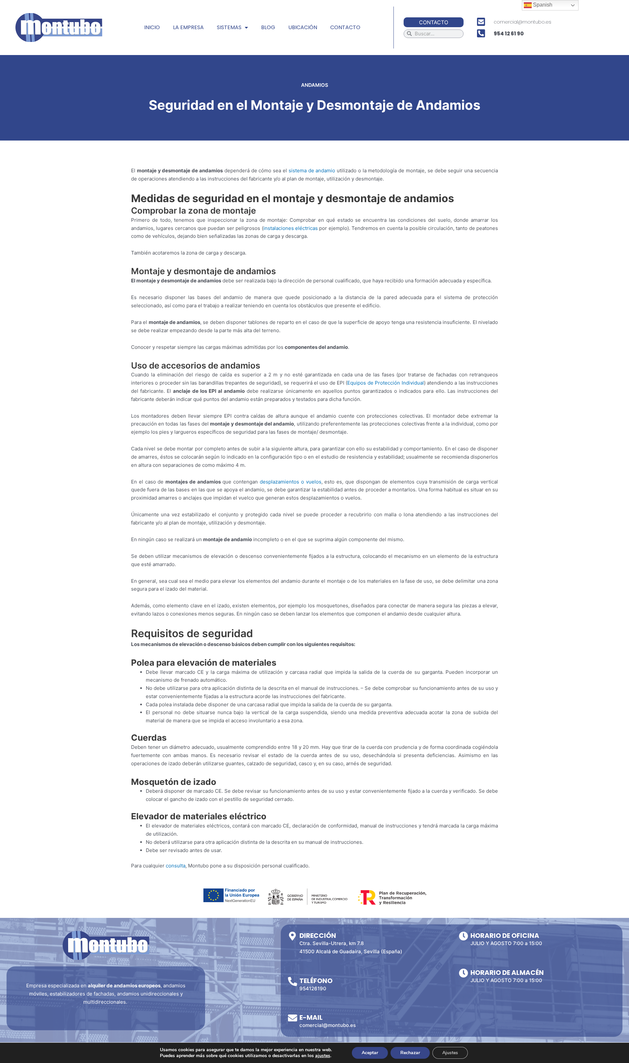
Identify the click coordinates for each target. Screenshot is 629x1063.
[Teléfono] (292, 981)
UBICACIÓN (302, 27)
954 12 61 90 (509, 33)
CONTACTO (345, 27)
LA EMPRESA (188, 27)
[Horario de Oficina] (463, 936)
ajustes (322, 1056)
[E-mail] (292, 1018)
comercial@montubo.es (522, 22)
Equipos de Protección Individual (385, 383)
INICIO (152, 27)
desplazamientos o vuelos (290, 482)
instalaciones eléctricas (290, 228)
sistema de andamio (312, 170)
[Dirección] (292, 936)
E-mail (311, 1017)
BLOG (268, 27)
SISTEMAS (229, 27)
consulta (175, 866)
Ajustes (450, 1053)
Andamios (314, 85)
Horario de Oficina (504, 935)
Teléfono (316, 980)
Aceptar (370, 1053)
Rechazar (410, 1053)
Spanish (542, 5)
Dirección (317, 935)
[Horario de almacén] (463, 973)
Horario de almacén (507, 972)
